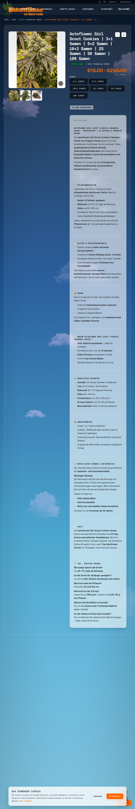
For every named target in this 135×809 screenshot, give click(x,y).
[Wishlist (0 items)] (111, 9)
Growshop (47, 9)
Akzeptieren (115, 796)
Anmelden (112, 2)
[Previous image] (13, 59)
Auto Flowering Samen (31, 20)
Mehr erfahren (26, 801)
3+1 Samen (79, 81)
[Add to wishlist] (117, 34)
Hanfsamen (88, 9)
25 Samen (98, 88)
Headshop (106, 9)
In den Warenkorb (81, 107)
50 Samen (116, 88)
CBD (10, 9)
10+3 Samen (79, 88)
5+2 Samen (98, 81)
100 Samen (78, 96)
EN (100, 2)
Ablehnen (98, 796)
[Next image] (60, 59)
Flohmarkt (124, 9)
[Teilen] (123, 34)
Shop (14, 20)
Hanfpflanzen (67, 9)
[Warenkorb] (119, 9)
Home (6, 20)
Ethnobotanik (27, 9)
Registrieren (125, 2)
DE (104, 2)
